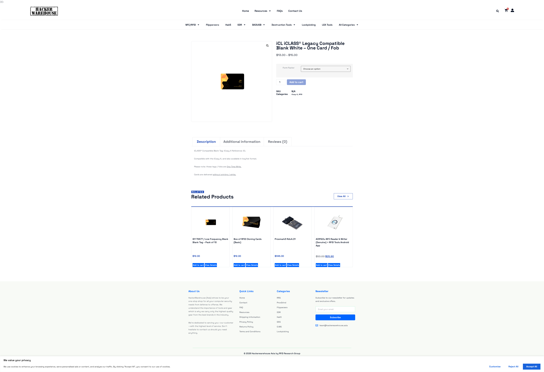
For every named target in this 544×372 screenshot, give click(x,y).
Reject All (513, 366)
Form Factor (288, 67)
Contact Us (295, 10)
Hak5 (228, 24)
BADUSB (256, 24)
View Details (211, 265)
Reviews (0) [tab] (277, 141)
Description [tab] (206, 141)
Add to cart (296, 82)
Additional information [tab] (241, 141)
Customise (495, 366)
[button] (498, 11)
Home (245, 10)
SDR (239, 24)
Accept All (531, 366)
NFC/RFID (190, 24)
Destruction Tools (282, 24)
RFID (300, 94)
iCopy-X (295, 94)
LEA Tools (327, 24)
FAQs (280, 10)
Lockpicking (309, 24)
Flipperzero (212, 24)
